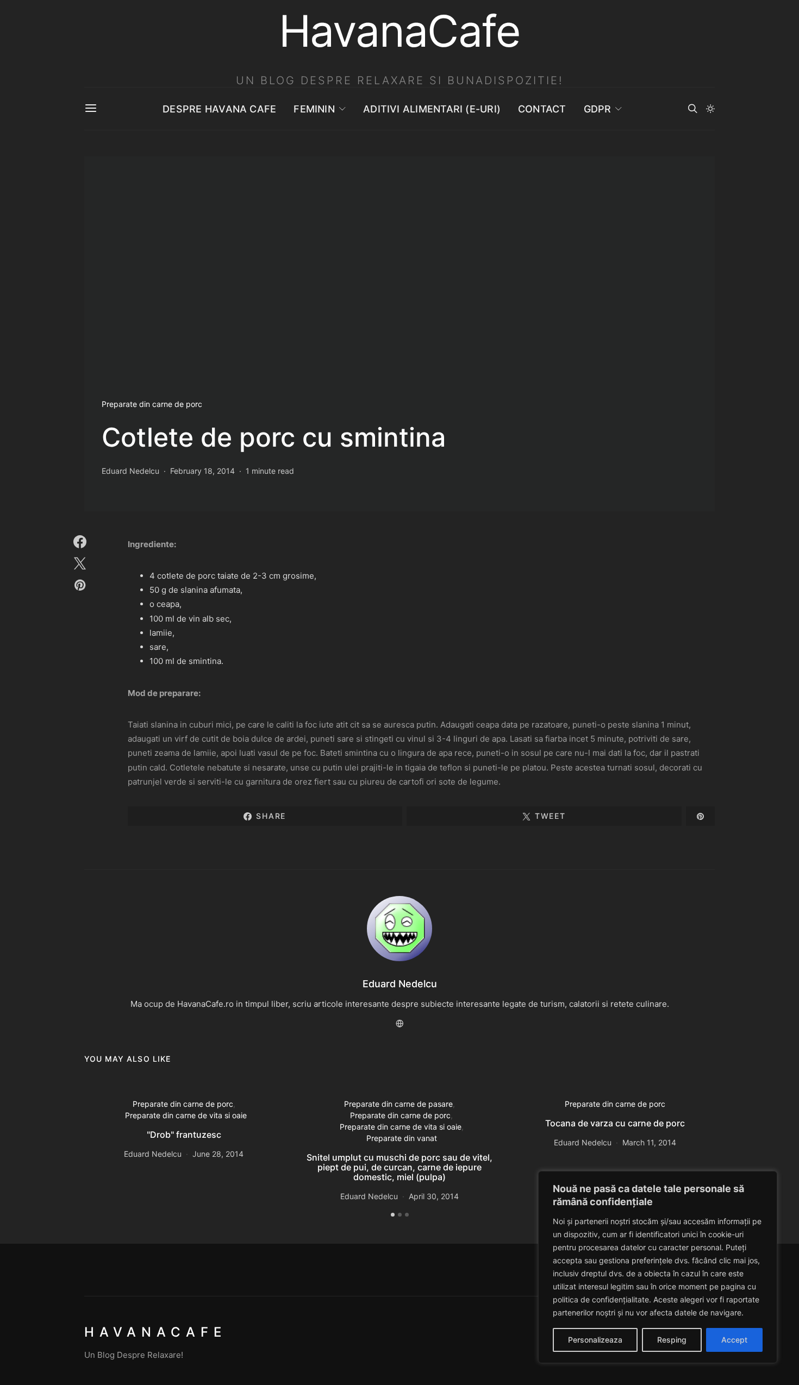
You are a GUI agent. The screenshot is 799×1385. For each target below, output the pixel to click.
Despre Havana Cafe (219, 109)
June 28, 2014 (218, 1153)
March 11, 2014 (649, 1142)
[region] (657, 1267)
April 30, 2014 (434, 1196)
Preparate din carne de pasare (398, 1103)
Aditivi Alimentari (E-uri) (432, 109)
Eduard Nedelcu (130, 470)
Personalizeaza (595, 1339)
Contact (542, 109)
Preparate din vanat (401, 1138)
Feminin (314, 109)
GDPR (597, 109)
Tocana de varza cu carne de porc (615, 1123)
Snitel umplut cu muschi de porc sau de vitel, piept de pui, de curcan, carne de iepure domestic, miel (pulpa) (399, 1167)
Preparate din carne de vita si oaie (186, 1115)
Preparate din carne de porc (152, 404)
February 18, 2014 (202, 470)
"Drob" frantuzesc (184, 1134)
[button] (710, 108)
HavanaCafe (155, 1332)
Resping (671, 1339)
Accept (734, 1339)
